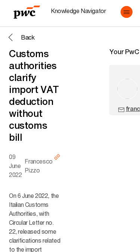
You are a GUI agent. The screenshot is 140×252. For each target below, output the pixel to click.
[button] (127, 12)
